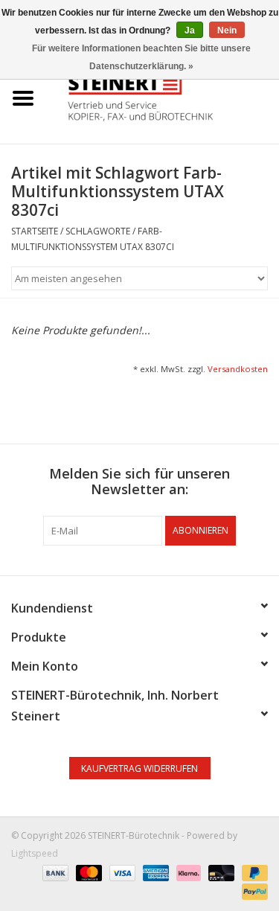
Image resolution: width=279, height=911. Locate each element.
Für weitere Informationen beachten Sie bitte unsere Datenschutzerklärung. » (141, 57)
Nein (227, 30)
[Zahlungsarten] (54, 872)
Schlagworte (97, 231)
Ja (190, 30)
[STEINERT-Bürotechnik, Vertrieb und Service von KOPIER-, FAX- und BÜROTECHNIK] (163, 97)
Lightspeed (34, 853)
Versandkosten (238, 368)
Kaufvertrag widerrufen (139, 768)
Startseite (34, 231)
